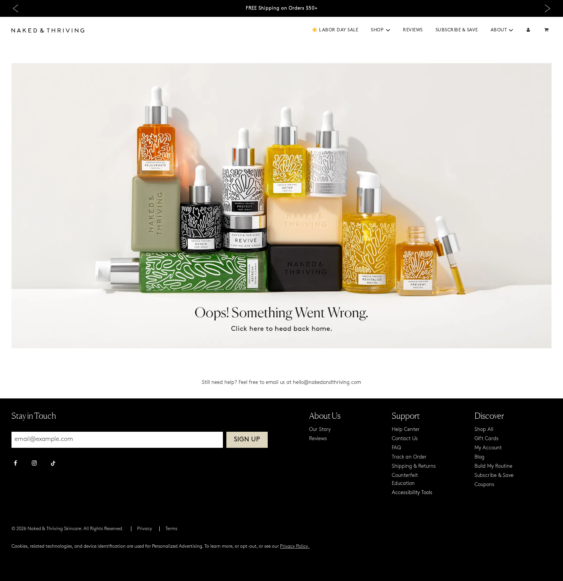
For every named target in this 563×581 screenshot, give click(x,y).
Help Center (406, 429)
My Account (488, 448)
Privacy (144, 529)
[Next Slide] (547, 9)
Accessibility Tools (412, 492)
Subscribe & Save (456, 30)
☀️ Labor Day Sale (335, 30)
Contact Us (405, 438)
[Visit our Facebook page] (15, 464)
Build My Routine (493, 466)
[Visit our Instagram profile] (34, 464)
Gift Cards (487, 438)
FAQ (396, 448)
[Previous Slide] (15, 9)
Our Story (320, 429)
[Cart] (547, 30)
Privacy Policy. (294, 546)
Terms (171, 529)
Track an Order (409, 457)
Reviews (413, 30)
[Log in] (528, 30)
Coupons (484, 484)
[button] (388, 30)
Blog (479, 457)
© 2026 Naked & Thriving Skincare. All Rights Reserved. (67, 529)
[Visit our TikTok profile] (53, 462)
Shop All (484, 429)
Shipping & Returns (414, 466)
